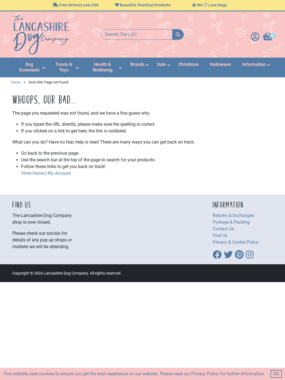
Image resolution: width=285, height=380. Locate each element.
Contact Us (223, 228)
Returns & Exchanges (233, 215)
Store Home (32, 173)
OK (276, 373)
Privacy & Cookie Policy (236, 242)
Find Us (220, 235)
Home (16, 82)
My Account (59, 173)
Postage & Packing (231, 222)
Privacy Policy (205, 373)
